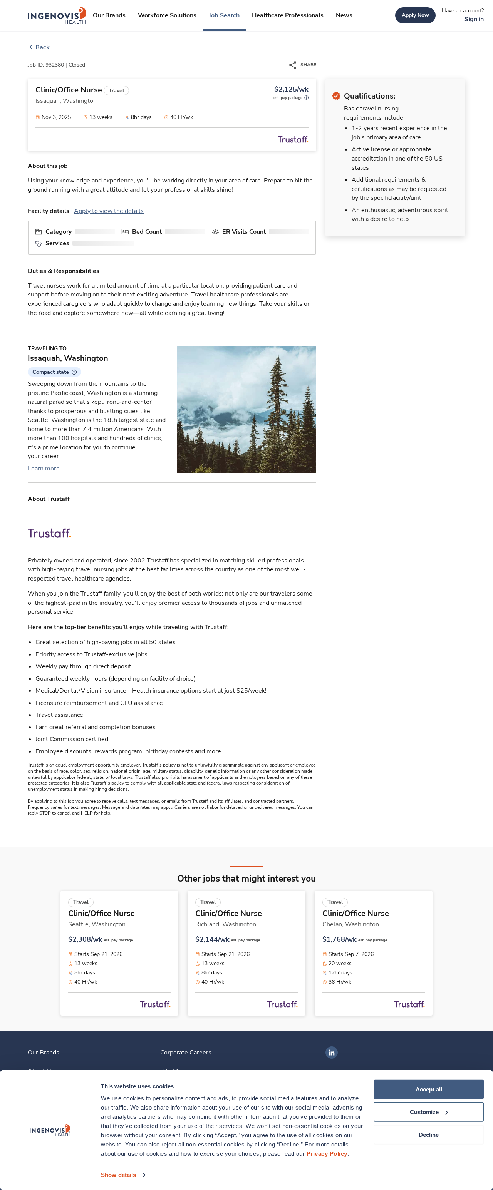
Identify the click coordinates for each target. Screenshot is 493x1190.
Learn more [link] (44, 468)
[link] (57, 15)
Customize (424, 1112)
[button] (54, 372)
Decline (429, 1134)
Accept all (429, 1089)
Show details (118, 1175)
